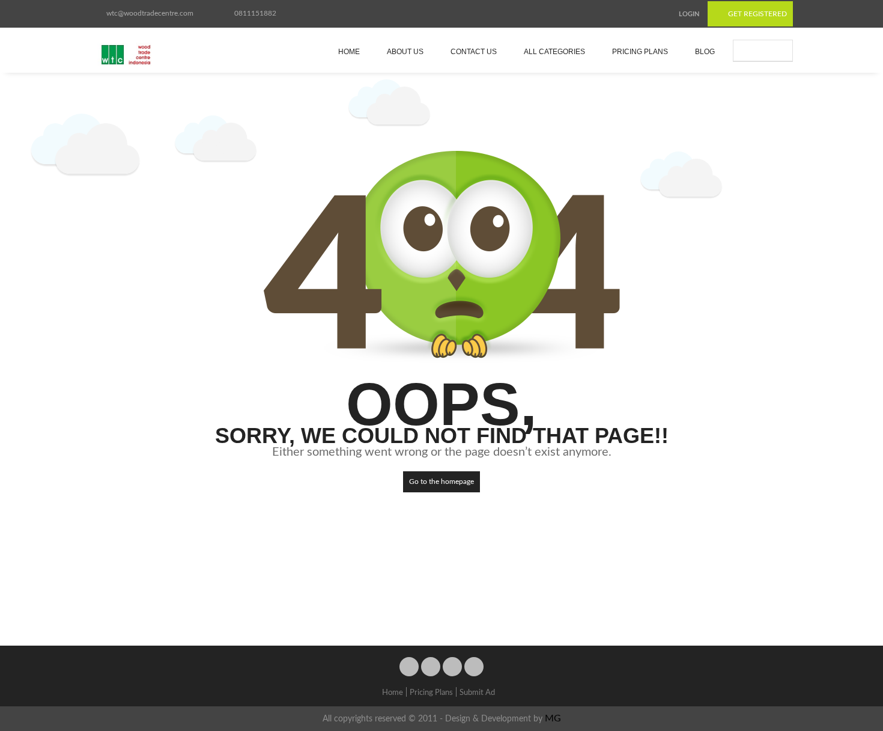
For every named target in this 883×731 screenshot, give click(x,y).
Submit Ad (768, 50)
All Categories (554, 51)
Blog (705, 51)
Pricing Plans (640, 51)
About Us (405, 51)
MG (553, 718)
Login (689, 14)
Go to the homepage (441, 481)
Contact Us (474, 51)
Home (349, 51)
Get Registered (756, 13)
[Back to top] (844, 656)
